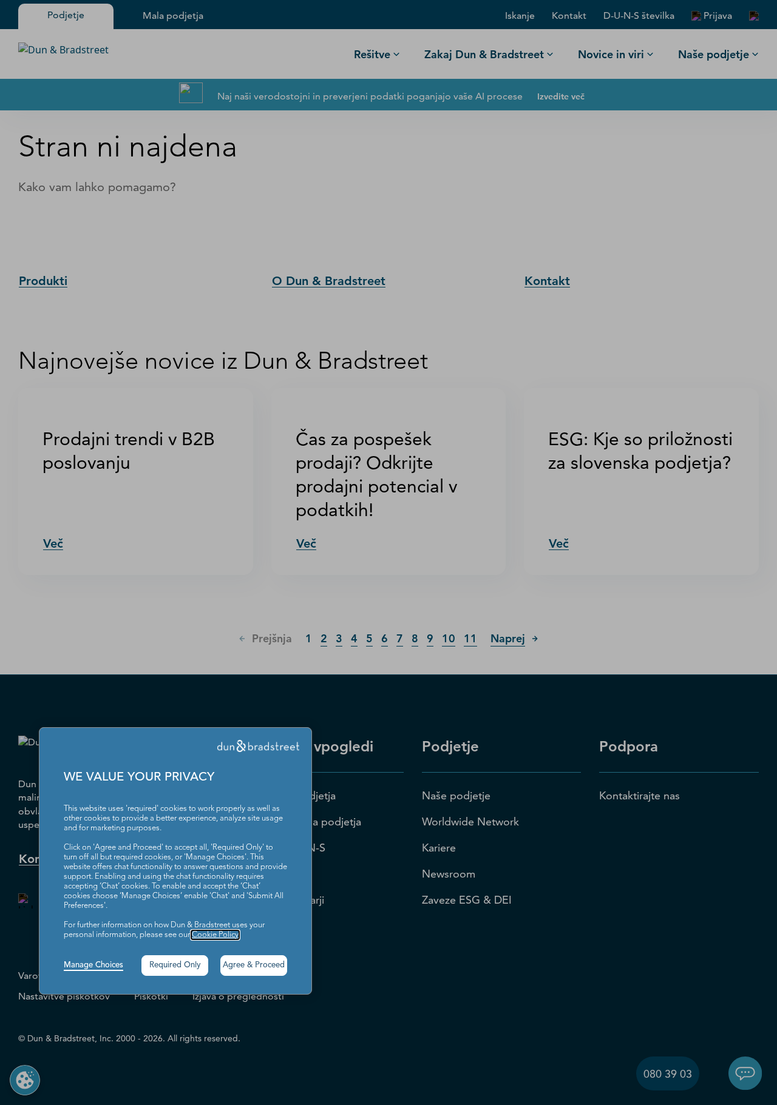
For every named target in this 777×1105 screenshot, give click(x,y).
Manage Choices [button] (93, 965)
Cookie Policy (215, 935)
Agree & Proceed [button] (254, 965)
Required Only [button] (175, 965)
